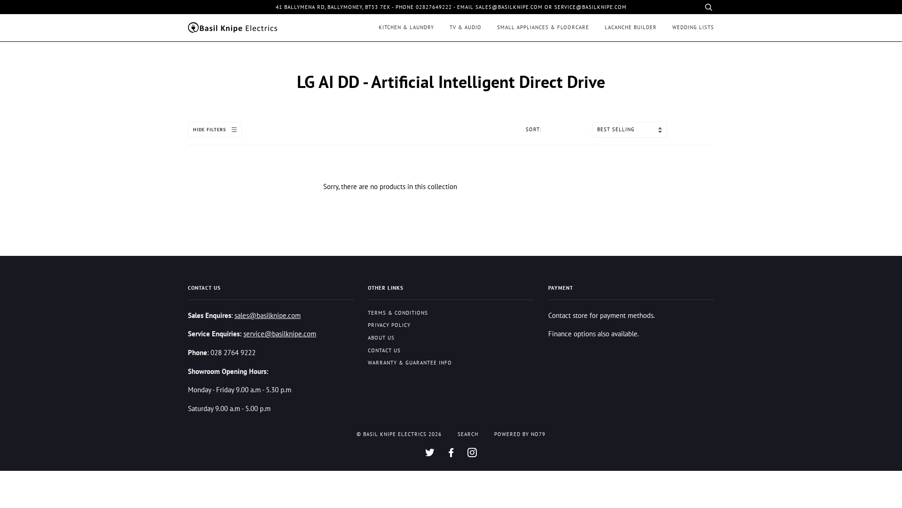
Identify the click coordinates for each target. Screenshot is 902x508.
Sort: (534, 129)
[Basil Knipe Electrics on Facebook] (451, 454)
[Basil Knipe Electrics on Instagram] (472, 454)
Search (468, 434)
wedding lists (693, 27)
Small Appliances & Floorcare (543, 27)
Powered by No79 (519, 434)
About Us (381, 337)
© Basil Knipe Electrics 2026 (399, 434)
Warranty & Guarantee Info (410, 362)
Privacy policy (389, 325)
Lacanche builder (631, 27)
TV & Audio (466, 27)
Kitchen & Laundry (406, 27)
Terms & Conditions (398, 313)
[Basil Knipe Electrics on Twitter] (430, 454)
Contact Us (384, 350)
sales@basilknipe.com (267, 315)
